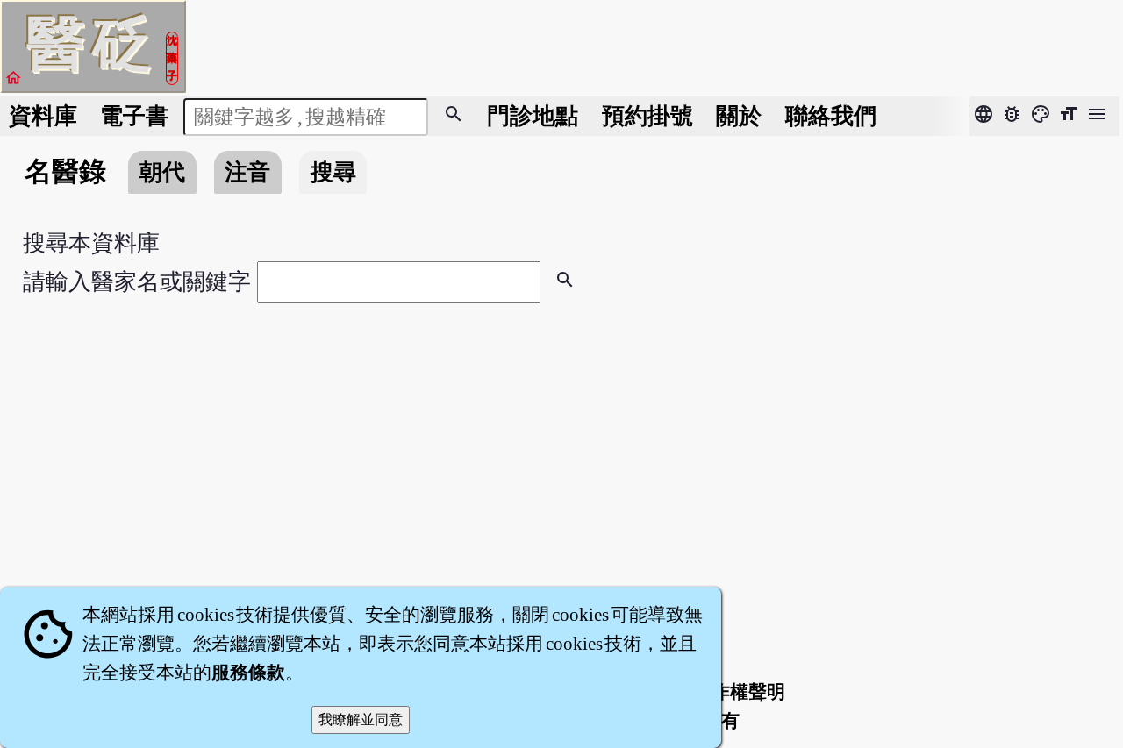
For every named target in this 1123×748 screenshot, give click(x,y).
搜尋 (333, 172)
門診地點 (532, 116)
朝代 (162, 172)
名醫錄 (65, 172)
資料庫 (43, 116)
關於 (739, 116)
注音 (247, 172)
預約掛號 (647, 116)
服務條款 (248, 672)
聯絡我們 (830, 116)
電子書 (134, 116)
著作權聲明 (739, 692)
